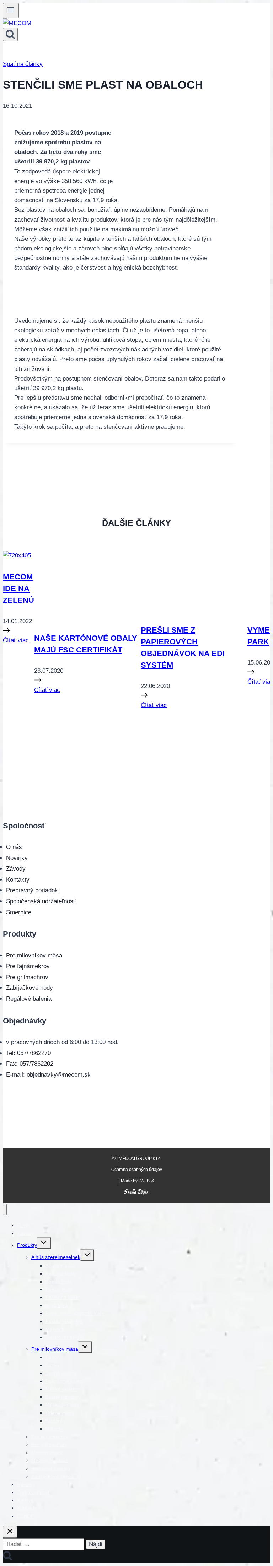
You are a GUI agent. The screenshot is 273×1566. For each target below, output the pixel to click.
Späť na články (23, 64)
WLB (145, 1180)
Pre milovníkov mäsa (34, 955)
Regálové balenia (29, 998)
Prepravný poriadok (32, 890)
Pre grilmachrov (27, 977)
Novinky (17, 858)
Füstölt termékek (64, 1321)
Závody (16, 868)
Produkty (27, 1245)
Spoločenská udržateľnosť (40, 901)
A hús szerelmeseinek (55, 1257)
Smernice (18, 912)
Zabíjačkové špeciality (56, 1476)
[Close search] (10, 1532)
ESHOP (25, 1516)
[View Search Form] (10, 34)
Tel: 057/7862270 (28, 1053)
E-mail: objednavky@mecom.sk (48, 1074)
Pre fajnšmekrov (28, 966)
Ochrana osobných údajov (136, 1169)
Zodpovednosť (33, 1492)
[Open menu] (11, 10)
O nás (14, 847)
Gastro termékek (64, 1337)
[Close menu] (5, 1209)
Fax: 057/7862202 (29, 1063)
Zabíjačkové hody (29, 987)
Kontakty (18, 879)
